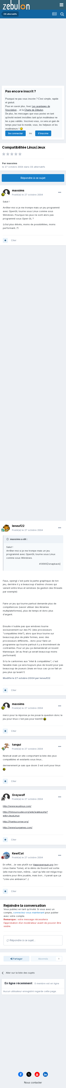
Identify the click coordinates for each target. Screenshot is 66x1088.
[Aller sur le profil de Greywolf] (6, 797)
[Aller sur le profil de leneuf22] (6, 528)
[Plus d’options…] (59, 192)
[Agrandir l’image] (44, 718)
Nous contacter (33, 1082)
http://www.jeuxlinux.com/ (17, 806)
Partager (17, 958)
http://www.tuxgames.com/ (17, 827)
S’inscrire (43, 133)
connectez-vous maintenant (28, 912)
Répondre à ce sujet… (22, 940)
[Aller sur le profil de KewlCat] (6, 855)
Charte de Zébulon (33, 110)
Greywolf (18, 795)
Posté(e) (27, 194)
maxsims (12, 163)
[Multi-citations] (5, 240)
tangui (16, 744)
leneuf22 (18, 526)
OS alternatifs (37, 166)
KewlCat (18, 853)
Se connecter (15, 133)
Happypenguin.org (43, 864)
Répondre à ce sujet (33, 177)
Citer (13, 240)
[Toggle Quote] (8, 539)
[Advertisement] (33, 53)
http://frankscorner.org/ (16, 821)
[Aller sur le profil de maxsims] (6, 192)
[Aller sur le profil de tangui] (6, 746)
